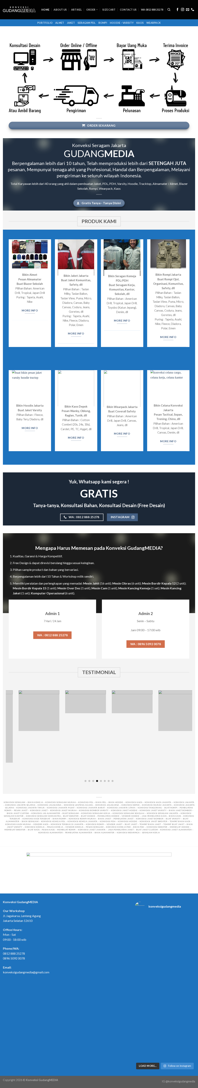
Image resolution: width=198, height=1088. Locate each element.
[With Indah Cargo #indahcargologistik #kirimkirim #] (172, 958)
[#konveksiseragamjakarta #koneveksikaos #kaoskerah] (172, 1045)
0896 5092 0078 (14, 958)
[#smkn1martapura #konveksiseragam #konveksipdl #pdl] (172, 988)
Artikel (76, 9)
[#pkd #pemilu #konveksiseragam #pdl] (141, 987)
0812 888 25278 (14, 953)
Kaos (140, 22)
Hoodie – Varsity (122, 22)
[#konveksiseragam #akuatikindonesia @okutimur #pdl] (157, 1016)
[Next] (190, 736)
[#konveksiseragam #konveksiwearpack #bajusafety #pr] (188, 1013)
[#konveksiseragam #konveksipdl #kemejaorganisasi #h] (141, 927)
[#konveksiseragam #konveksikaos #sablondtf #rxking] (157, 988)
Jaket (71, 22)
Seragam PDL (87, 22)
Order (90, 9)
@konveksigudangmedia (180, 1081)
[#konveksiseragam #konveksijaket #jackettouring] (172, 925)
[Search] (168, 9)
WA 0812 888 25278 (152, 9)
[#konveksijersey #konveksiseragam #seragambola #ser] (157, 1045)
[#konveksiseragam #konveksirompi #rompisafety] (188, 925)
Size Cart (108, 9)
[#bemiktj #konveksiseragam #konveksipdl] (172, 1011)
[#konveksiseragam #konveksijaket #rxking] (157, 925)
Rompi (102, 22)
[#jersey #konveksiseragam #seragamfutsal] (141, 1039)
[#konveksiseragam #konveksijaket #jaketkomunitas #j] (157, 955)
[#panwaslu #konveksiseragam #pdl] (188, 950)
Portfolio (45, 22)
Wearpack (153, 22)
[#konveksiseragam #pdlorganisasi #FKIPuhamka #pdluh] (188, 988)
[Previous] (8, 736)
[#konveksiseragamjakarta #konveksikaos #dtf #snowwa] (141, 952)
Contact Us (128, 9)
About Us (60, 9)
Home (45, 9)
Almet (59, 22)
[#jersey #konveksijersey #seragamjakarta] (188, 1039)
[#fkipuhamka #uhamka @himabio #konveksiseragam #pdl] (141, 1016)
